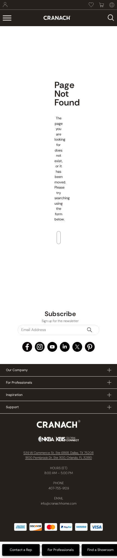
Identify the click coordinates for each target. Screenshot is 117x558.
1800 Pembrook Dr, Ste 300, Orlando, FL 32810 (58, 458)
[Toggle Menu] (7, 17)
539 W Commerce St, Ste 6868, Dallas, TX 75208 (58, 453)
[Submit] (92, 330)
